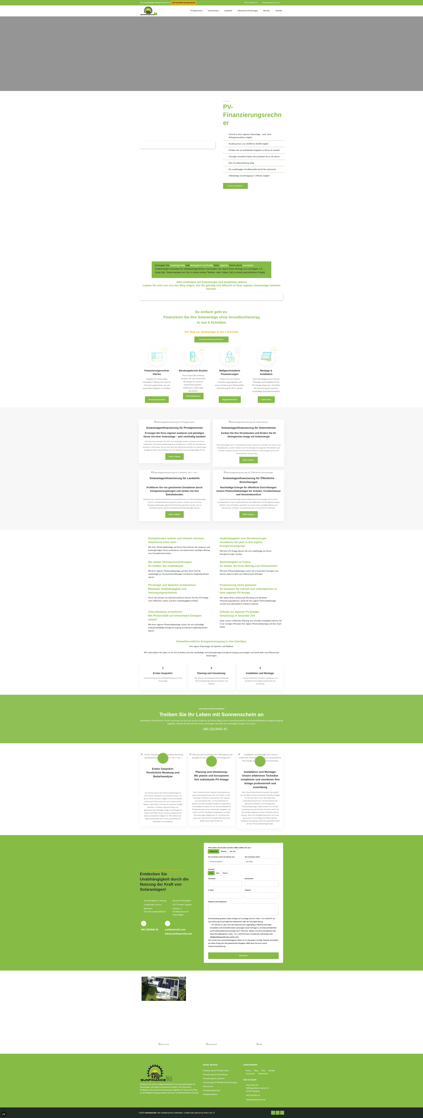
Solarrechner (266, 399)
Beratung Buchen (193, 396)
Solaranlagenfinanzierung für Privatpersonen (174, 427)
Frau (211, 873)
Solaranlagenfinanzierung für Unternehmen (248, 427)
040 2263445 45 (251, 3)
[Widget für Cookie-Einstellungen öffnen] (3, 1114)
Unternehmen (213, 11)
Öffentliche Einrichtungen (248, 11)
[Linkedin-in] (282, 1113)
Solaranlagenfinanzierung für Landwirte (174, 478)
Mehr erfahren (174, 456)
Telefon (224, 851)
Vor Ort (233, 851)
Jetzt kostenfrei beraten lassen (209, 66)
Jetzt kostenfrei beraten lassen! (183, 3)
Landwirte (228, 11)
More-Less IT (209, 1113)
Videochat (214, 851)
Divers (225, 873)
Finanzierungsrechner (156, 399)
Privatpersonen (196, 11)
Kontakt (279, 11)
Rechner (266, 11)
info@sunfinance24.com (271, 3)
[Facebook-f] (278, 1113)
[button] (235, 186)
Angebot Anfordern (229, 399)
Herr (218, 873)
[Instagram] (273, 1113)
